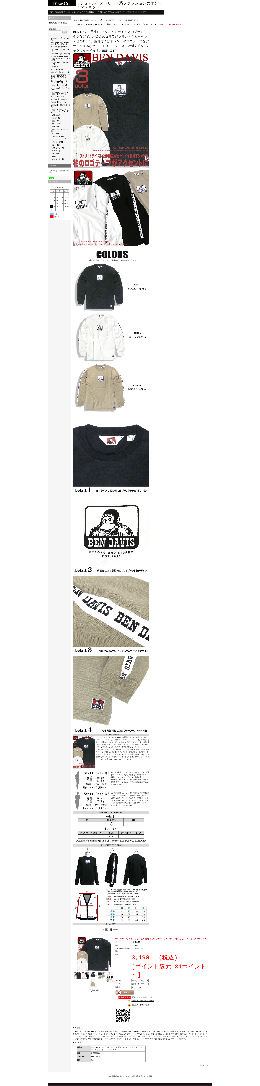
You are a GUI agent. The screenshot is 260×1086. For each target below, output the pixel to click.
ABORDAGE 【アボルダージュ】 (61, 106)
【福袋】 (54, 156)
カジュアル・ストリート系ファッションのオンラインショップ (119, 5)
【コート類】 (55, 145)
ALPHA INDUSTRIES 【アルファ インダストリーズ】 (60, 76)
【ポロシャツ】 (56, 124)
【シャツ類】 (55, 126)
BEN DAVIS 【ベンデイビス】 (60, 39)
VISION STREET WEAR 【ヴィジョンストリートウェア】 (60, 58)
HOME (75, 20)
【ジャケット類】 (57, 142)
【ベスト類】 (55, 134)
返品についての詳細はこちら (142, 997)
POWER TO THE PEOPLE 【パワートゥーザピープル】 (60, 110)
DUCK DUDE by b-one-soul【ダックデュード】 (60, 43)
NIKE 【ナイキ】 (57, 69)
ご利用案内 (90, 12)
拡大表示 (95, 990)
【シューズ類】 (56, 151)
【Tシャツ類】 (56, 118)
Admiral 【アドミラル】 (60, 72)
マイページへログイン (73, 12)
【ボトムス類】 (56, 115)
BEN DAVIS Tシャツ (132, 20)
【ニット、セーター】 (59, 139)
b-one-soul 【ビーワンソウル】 (60, 89)
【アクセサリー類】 (58, 148)
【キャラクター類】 (58, 159)
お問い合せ (102, 12)
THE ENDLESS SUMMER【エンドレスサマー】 (59, 93)
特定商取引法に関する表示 (142, 1076)
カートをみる (56, 12)
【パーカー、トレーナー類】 (60, 130)
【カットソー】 (56, 121)
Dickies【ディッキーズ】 (60, 47)
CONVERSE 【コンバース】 (61, 54)
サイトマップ (116, 12)
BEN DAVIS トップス (114, 20)
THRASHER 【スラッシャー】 (60, 50)
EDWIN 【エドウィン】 (59, 85)
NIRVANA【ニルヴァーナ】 (60, 99)
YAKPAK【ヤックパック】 (60, 102)
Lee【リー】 (55, 67)
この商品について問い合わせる (142, 1001)
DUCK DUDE (62, 23)
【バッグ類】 (55, 153)
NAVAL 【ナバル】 (57, 96)
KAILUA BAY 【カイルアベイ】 (60, 63)
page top (205, 1065)
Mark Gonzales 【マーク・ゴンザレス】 (60, 82)
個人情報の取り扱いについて (118, 1076)
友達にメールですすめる (140, 1005)
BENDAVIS (53, 23)
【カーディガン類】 (58, 136)
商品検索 (52, 29)
